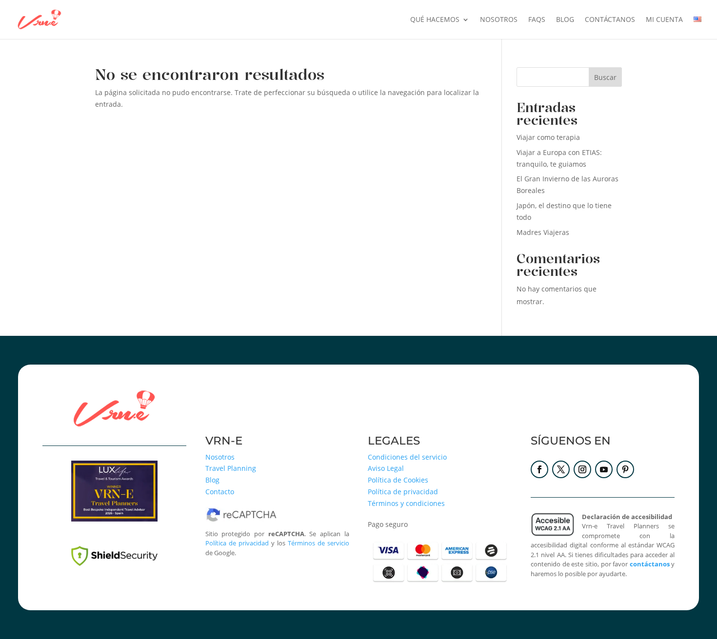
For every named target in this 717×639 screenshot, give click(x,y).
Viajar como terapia (548, 137)
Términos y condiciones (406, 503)
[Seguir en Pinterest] (625, 469)
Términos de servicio (318, 543)
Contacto (219, 491)
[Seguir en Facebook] (539, 469)
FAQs (536, 20)
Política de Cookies (398, 479)
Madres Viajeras (543, 232)
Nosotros (499, 20)
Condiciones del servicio (407, 457)
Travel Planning (230, 468)
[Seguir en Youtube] (604, 469)
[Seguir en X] (561, 469)
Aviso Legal (386, 468)
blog (565, 20)
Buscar (605, 77)
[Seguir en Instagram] (582, 469)
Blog (212, 479)
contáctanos (610, 20)
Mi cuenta (664, 20)
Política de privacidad (237, 543)
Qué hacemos (434, 20)
